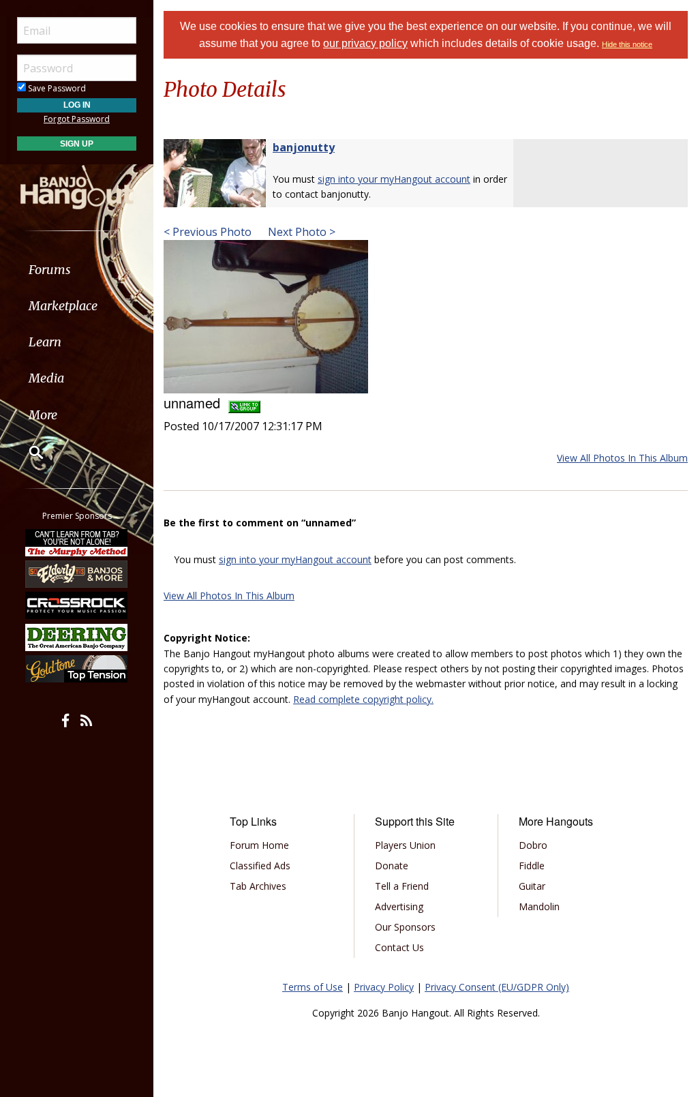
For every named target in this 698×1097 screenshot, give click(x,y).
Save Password (56, 88)
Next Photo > (300, 231)
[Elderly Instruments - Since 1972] (77, 574)
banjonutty (304, 147)
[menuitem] (76, 270)
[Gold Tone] (77, 669)
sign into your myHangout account (394, 178)
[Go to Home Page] (77, 186)
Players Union (405, 845)
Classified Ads (260, 865)
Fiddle (532, 865)
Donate (391, 865)
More (43, 415)
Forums (50, 269)
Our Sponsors (405, 926)
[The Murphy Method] (77, 542)
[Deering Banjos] (77, 637)
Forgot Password (77, 119)
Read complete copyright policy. (363, 699)
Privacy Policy (384, 986)
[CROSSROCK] (77, 605)
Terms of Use (312, 986)
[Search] (27, 452)
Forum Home (259, 845)
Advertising (399, 906)
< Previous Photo (208, 231)
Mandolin (539, 906)
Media (46, 378)
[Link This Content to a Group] (244, 402)
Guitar (532, 886)
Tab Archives (258, 886)
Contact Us (399, 947)
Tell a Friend (402, 886)
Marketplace (63, 306)
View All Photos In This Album (622, 457)
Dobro (533, 845)
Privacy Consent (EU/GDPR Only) (497, 986)
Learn (45, 342)
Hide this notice (627, 44)
